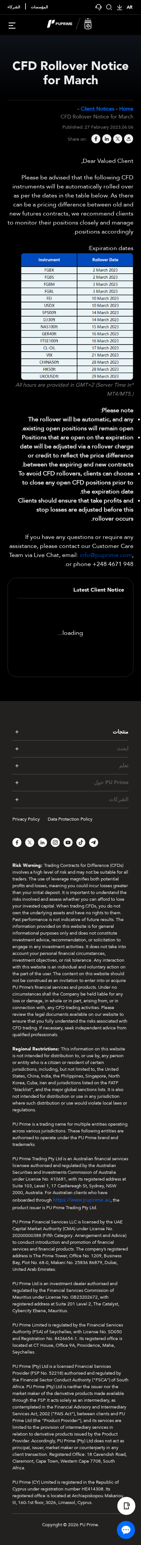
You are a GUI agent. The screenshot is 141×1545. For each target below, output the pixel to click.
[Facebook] (95, 139)
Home (126, 108)
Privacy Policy (26, 819)
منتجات (121, 731)
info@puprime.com (106, 555)
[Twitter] (117, 139)
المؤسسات (39, 7)
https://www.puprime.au (82, 1200)
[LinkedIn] (106, 139)
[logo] (75, 25)
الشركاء (14, 7)
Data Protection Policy (70, 819)
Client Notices (97, 108)
